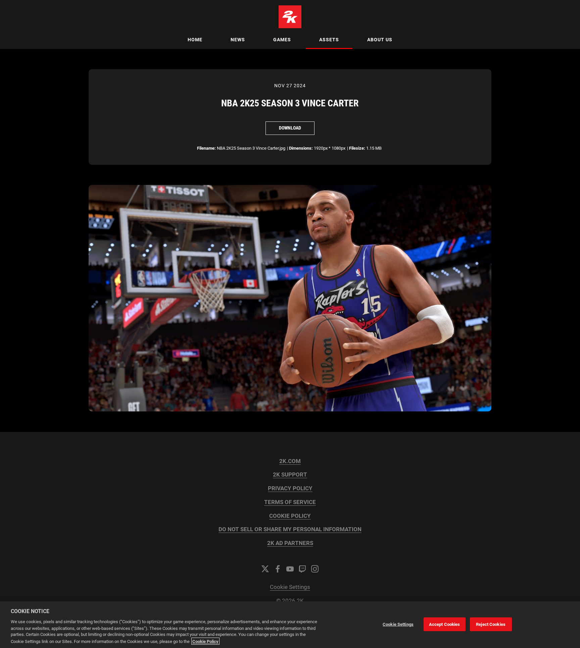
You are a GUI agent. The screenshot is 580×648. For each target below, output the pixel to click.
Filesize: (357, 148)
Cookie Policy (205, 641)
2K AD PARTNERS (290, 543)
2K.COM (290, 461)
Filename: (206, 148)
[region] (290, 624)
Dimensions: (301, 148)
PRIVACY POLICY (290, 488)
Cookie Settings (290, 587)
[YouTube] (290, 568)
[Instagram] (315, 568)
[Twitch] (302, 568)
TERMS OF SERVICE (290, 502)
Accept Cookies (444, 624)
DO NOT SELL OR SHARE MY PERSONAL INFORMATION (290, 529)
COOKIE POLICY (290, 516)
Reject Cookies (490, 624)
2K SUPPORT (290, 474)
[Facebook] (277, 568)
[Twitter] (265, 568)
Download (290, 128)
